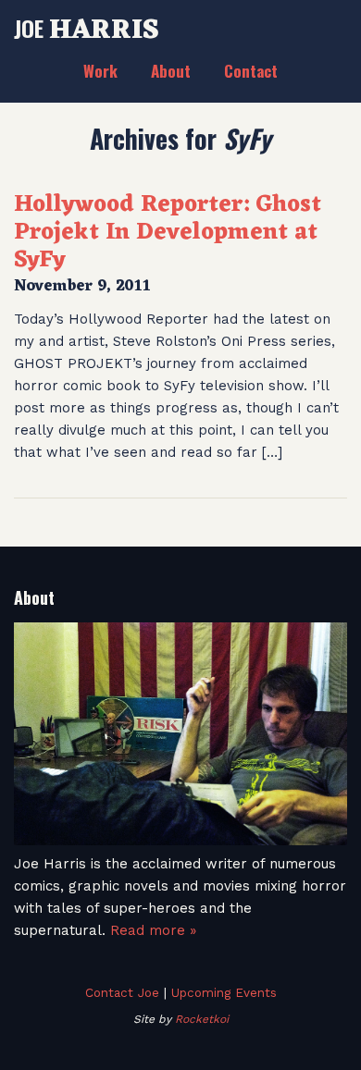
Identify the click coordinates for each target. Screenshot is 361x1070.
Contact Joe (122, 992)
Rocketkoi (202, 1019)
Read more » (153, 930)
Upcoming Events (224, 992)
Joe (86, 27)
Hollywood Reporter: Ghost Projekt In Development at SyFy (167, 232)
